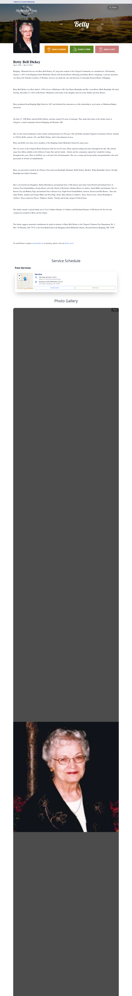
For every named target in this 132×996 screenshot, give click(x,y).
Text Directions (54, 288)
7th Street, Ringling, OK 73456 (49, 284)
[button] (25, 279)
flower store (69, 243)
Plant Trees (95, 288)
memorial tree (38, 243)
